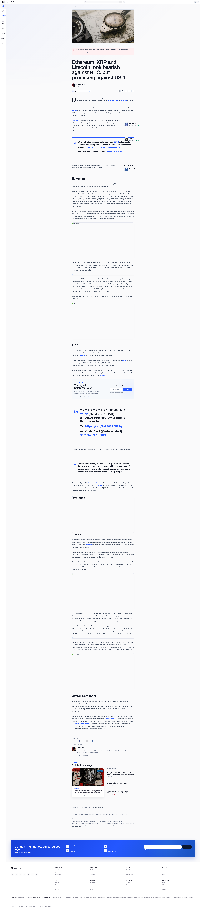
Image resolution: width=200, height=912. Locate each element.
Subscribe (187, 846)
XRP (116, 100)
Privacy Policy (48, 897)
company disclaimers (77, 826)
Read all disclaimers (134, 898)
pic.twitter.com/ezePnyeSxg (108, 147)
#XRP (84, 414)
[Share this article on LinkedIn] (129, 91)
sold (87, 723)
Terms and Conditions (38, 897)
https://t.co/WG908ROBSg (103, 426)
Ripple (82, 355)
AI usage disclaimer (98, 807)
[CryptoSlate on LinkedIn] (28, 874)
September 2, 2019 (114, 151)
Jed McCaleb (109, 718)
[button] (3, 42)
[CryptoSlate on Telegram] (24, 874)
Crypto (76, 57)
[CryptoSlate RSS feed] (36, 874)
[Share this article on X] (119, 91)
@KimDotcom (90, 147)
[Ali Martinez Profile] (74, 85)
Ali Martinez (81, 84)
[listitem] (74, 741)
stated (130, 488)
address (108, 483)
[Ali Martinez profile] (74, 749)
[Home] (72, 7)
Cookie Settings (48, 906)
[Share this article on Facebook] (122, 91)
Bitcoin (74, 110)
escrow (102, 375)
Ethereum (111, 100)
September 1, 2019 (93, 435)
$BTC (116, 142)
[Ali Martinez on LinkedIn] (79, 755)
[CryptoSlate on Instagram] (32, 874)
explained (82, 452)
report (124, 360)
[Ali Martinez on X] (77, 755)
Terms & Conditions (32, 906)
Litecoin (124, 100)
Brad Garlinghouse (94, 483)
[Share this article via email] (132, 91)
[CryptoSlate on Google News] (16, 874)
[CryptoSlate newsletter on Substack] (20, 874)
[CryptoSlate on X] (12, 874)
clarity (100, 485)
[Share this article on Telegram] (126, 91)
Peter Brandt (76, 120)
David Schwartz (80, 723)
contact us (95, 52)
